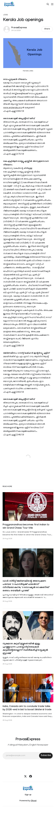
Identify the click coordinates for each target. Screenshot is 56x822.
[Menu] (52, 4)
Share (47, 29)
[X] (25, 776)
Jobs (5, 15)
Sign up (28, 795)
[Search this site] (48, 4)
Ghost (33, 801)
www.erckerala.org (12, 108)
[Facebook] (30, 776)
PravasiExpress (19, 28)
